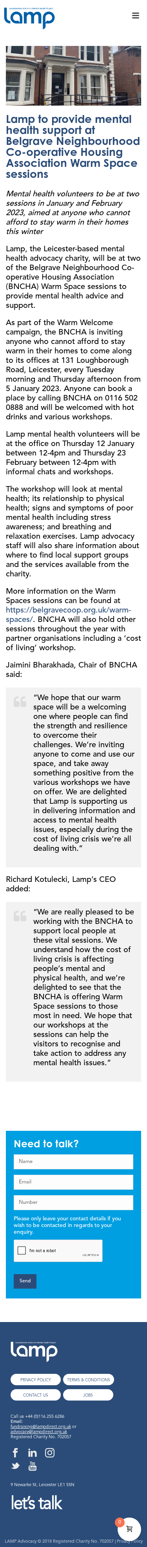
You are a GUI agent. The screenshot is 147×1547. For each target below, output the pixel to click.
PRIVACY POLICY (35, 1380)
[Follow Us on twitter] (15, 1466)
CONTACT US (35, 1395)
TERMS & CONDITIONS (88, 1380)
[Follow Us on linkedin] (32, 1453)
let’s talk (36, 1504)
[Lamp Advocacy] (27, 21)
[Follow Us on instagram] (49, 1453)
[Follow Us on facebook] (15, 1453)
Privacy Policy (130, 1542)
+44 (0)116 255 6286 (44, 1417)
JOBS (88, 1395)
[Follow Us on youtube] (32, 1466)
